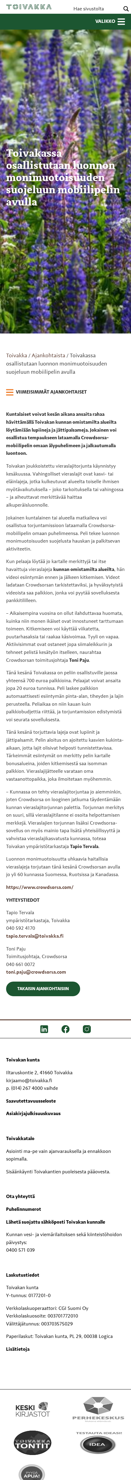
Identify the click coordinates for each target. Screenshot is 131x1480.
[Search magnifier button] (126, 9)
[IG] (86, 1029)
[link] (46, 393)
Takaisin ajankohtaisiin (43, 989)
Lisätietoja (18, 1349)
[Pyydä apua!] (32, 1476)
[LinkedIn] (44, 1029)
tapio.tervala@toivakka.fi (35, 936)
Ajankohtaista (48, 355)
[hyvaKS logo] (98, 1472)
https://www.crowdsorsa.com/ (39, 887)
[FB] (65, 1029)
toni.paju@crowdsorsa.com (36, 972)
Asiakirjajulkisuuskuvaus (33, 1113)
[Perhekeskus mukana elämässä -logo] (98, 1409)
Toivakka (29, 6)
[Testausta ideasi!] (98, 1442)
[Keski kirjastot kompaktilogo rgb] (33, 1402)
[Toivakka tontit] (32, 1442)
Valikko (105, 21)
